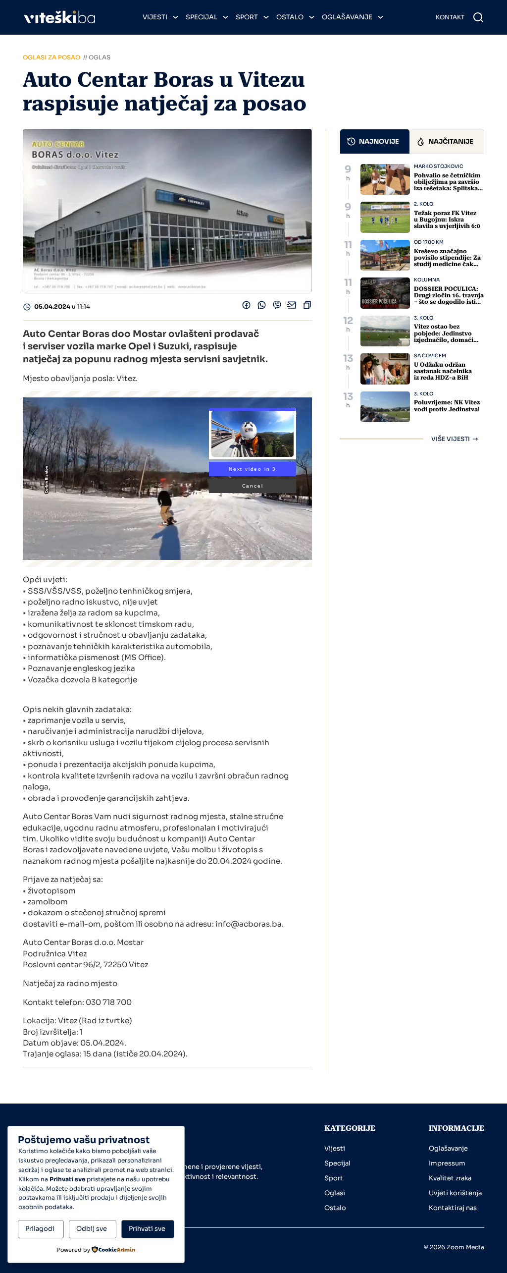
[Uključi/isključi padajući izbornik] (175, 17)
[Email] (292, 307)
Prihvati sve (147, 1228)
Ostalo (290, 17)
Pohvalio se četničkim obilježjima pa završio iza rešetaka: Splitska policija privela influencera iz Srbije (447, 188)
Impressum (447, 1163)
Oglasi (334, 1193)
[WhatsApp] (261, 307)
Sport (247, 17)
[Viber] (277, 307)
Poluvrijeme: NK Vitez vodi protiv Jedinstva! (447, 405)
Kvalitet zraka (450, 1178)
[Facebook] (246, 307)
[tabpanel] (412, 303)
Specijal (201, 17)
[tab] (374, 141)
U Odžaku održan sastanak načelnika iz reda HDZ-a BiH (443, 371)
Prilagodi (39, 1228)
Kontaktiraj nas (453, 1208)
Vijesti (155, 17)
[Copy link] (307, 307)
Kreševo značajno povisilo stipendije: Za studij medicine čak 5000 (447, 261)
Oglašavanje (347, 17)
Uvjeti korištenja (455, 1193)
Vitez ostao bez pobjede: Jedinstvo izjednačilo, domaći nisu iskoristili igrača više (445, 339)
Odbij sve (91, 1228)
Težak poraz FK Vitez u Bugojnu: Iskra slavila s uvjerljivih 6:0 (447, 219)
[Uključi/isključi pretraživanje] (478, 17)
